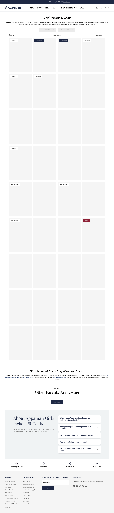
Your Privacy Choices (11, 498)
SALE (82, 8)
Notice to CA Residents (12, 504)
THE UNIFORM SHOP (69, 8)
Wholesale (8, 492)
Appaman (11, 507)
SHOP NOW (57, 402)
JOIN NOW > (48, 488)
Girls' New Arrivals (66, 30)
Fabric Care (26, 495)
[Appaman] (12, 8)
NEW (32, 8)
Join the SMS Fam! (10, 484)
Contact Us (26, 498)
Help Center (26, 481)
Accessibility (26, 504)
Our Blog (8, 487)
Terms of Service (10, 501)
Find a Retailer (9, 490)
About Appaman (10, 481)
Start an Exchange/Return (30, 490)
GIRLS (47, 8)
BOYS (39, 8)
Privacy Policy (9, 495)
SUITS (55, 8)
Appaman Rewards (28, 484)
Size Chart (26, 492)
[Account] (96, 8)
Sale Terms (26, 501)
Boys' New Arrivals (47, 30)
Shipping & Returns (28, 487)
